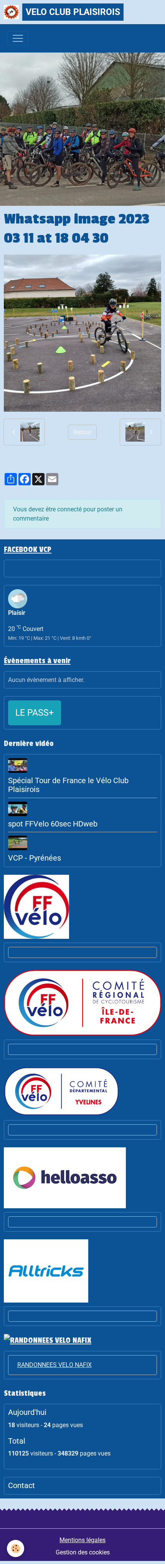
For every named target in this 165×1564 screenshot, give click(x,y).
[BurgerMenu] (17, 38)
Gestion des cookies (83, 1552)
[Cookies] (15, 1548)
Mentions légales (82, 1540)
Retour (82, 432)
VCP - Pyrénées (34, 858)
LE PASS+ (34, 713)
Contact (21, 1485)
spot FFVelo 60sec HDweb (52, 824)
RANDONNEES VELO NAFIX (54, 1364)
